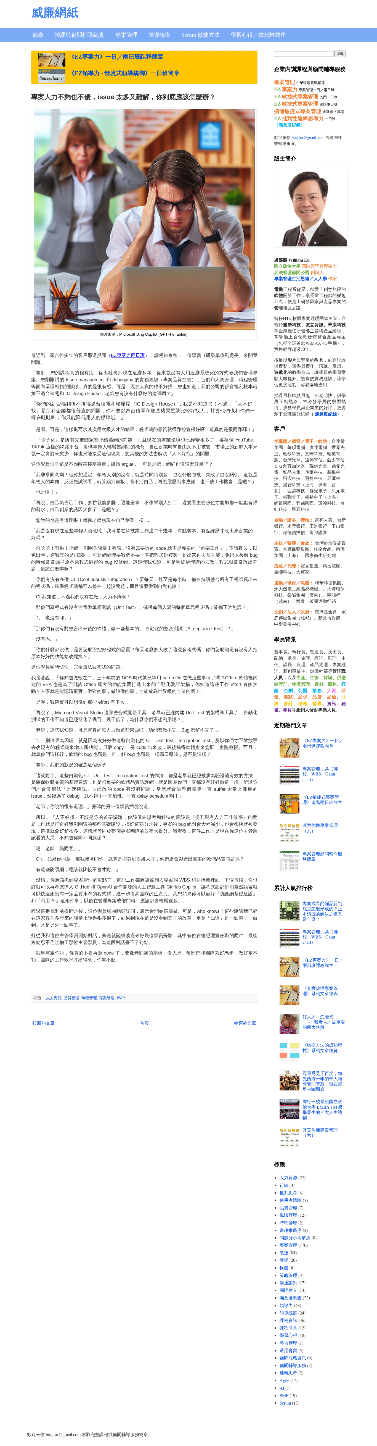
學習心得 (288, 1335)
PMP (121, 997)
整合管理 (288, 1343)
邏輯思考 (288, 1373)
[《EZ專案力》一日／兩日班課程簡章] (51, 60)
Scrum (285, 1403)
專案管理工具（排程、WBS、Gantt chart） (320, 774)
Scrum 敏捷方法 (201, 34)
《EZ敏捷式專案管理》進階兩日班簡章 (322, 799)
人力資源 (54, 997)
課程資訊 (288, 1320)
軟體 (284, 1268)
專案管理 (126, 34)
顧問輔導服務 (293, 1365)
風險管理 (288, 1215)
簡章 (38, 34)
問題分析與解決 (295, 1237)
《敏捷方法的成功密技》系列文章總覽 (322, 1047)
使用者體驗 (291, 1200)
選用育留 (288, 1350)
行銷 (284, 1185)
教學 (284, 1260)
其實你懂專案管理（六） (320, 827)
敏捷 (284, 1252)
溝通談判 (288, 1282)
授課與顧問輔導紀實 (79, 34)
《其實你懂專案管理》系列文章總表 (320, 990)
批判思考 (288, 1192)
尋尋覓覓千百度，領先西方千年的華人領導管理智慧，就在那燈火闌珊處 (322, 1081)
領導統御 (159, 34)
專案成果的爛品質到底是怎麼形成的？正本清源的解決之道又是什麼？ (322, 911)
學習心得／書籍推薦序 (258, 34)
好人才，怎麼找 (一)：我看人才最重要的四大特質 (323, 1022)
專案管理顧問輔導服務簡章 (322, 856)
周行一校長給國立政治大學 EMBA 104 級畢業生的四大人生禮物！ (322, 1109)
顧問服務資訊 (293, 1358)
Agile (284, 1380)
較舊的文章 (245, 1023)
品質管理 (71, 997)
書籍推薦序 (291, 1230)
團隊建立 (288, 1290)
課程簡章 (288, 1328)
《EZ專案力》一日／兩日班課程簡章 (116, 56)
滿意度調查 (291, 1297)
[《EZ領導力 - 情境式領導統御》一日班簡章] (51, 76)
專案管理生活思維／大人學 (300, 278)
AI (282, 1388)
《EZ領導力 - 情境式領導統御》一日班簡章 (124, 73)
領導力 (286, 1305)
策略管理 (288, 1275)
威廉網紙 (55, 12)
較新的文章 (44, 1023)
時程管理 (89, 997)
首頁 (144, 1023)
